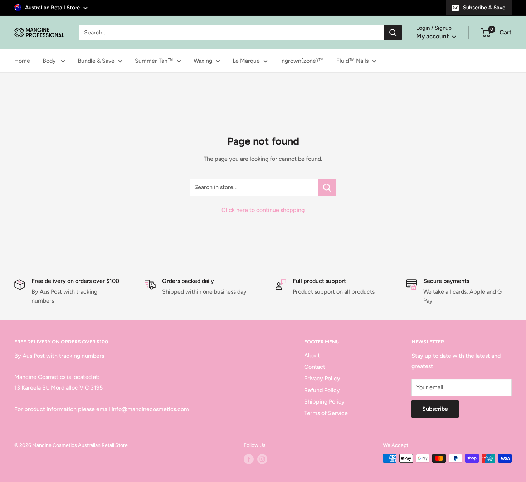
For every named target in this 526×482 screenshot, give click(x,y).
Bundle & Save (96, 60)
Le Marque (246, 60)
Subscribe (435, 408)
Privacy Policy (322, 378)
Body (50, 60)
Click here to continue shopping (263, 210)
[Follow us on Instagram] (262, 459)
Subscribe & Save (484, 7)
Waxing (203, 60)
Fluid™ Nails (352, 60)
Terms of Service (326, 413)
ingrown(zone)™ (302, 60)
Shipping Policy (324, 401)
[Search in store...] (327, 187)
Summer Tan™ (154, 60)
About (312, 355)
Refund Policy (322, 390)
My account (433, 36)
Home (22, 60)
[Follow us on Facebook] (249, 459)
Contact (314, 366)
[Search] (393, 32)
